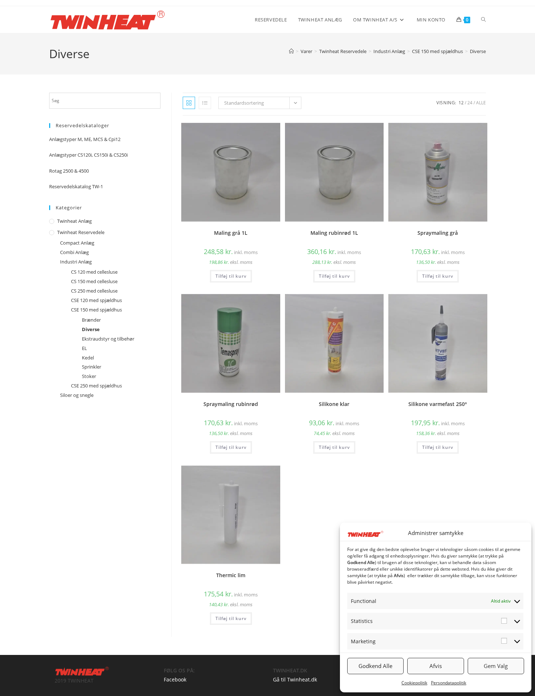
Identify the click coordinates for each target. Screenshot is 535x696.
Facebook (175, 679)
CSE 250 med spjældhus (96, 385)
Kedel (88, 357)
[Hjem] (291, 51)
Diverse (478, 51)
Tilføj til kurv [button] (230, 276)
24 (469, 103)
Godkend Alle (375, 665)
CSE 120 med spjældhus (96, 300)
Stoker (89, 376)
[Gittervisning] (189, 103)
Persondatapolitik (448, 683)
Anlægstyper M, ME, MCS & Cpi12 (84, 139)
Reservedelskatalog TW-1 (76, 186)
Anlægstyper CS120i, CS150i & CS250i (88, 155)
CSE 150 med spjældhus (96, 309)
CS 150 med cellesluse (94, 281)
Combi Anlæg (74, 252)
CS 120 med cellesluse (94, 272)
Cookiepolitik (414, 683)
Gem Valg (496, 665)
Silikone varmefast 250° (437, 404)
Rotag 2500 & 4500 (69, 171)
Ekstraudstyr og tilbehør (108, 338)
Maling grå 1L (230, 232)
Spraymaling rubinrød (230, 404)
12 (461, 103)
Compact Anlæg (77, 243)
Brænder (91, 320)
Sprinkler (91, 366)
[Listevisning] (205, 103)
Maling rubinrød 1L (334, 232)
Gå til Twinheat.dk (295, 679)
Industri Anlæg (76, 261)
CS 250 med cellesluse (94, 290)
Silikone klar (334, 404)
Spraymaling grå (437, 232)
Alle (481, 103)
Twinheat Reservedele (80, 232)
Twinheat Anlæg (74, 221)
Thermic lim (230, 575)
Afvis (435, 665)
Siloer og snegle (77, 395)
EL (84, 348)
